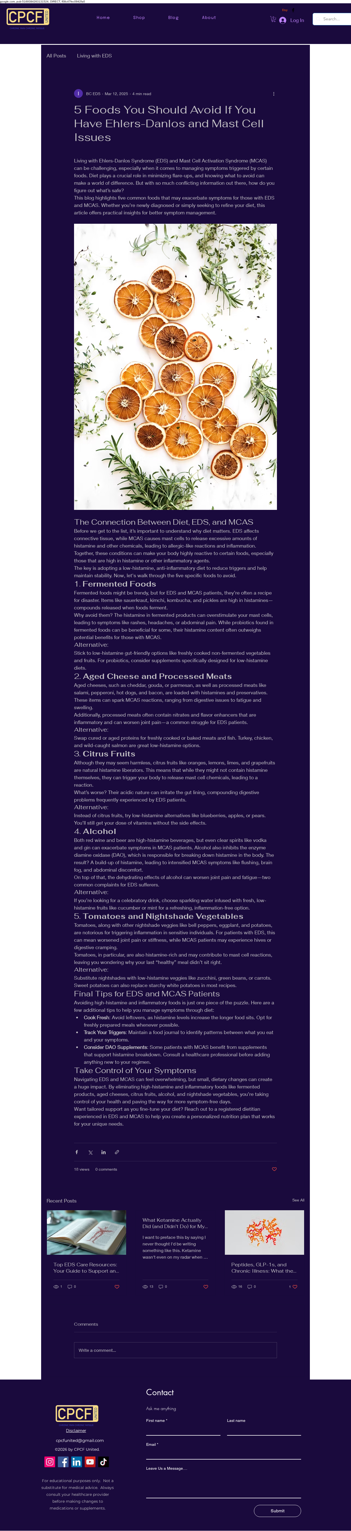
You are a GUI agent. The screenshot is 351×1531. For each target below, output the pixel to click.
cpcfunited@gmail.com (80, 1440)
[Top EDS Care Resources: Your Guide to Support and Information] (86, 1232)
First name (156, 1420)
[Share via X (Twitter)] (90, 1152)
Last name (236, 1420)
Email (152, 1444)
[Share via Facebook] (76, 1152)
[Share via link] (117, 1152)
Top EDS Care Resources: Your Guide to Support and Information (86, 1267)
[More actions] (273, 93)
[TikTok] (103, 1462)
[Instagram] (49, 1462)
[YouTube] (90, 1462)
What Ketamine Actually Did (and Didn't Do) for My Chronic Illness (174, 1223)
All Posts (56, 55)
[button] (273, 19)
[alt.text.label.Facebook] (293, 10)
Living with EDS (94, 55)
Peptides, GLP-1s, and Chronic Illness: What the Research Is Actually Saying (262, 1267)
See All (298, 1200)
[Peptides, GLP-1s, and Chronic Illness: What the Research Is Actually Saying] (264, 1232)
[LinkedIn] (76, 1462)
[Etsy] (285, 10)
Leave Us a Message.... (166, 1468)
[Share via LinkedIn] (103, 1152)
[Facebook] (63, 1462)
